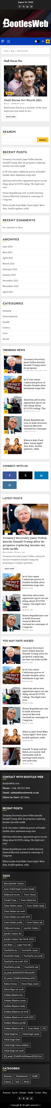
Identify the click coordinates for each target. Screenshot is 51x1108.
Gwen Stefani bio (28, 900)
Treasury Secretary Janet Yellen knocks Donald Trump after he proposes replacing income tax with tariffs (24, 162)
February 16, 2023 (18, 104)
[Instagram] (31, 6)
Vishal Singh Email (12, 1039)
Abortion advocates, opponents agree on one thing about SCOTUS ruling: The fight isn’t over (25, 184)
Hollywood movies (12, 928)
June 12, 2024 (28, 741)
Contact (38, 1092)
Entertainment (10, 316)
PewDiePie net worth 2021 (16, 961)
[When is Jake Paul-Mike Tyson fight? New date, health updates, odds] (13, 445)
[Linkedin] (27, 6)
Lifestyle (22, 1092)
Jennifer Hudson (31, 928)
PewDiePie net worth (33, 955)
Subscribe (48, 41)
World (6, 339)
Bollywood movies (12, 894)
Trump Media (33, 1028)
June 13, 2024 (28, 630)
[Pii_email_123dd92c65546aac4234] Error (23, 1056)
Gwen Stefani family (35, 905)
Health (6, 322)
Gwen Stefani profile (13, 922)
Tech (5, 333)
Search (9, 131)
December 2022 (10, 280)
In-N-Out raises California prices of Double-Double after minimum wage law (35, 384)
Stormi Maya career (30, 983)
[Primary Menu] (8, 41)
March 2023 (8, 263)
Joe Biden (8, 944)
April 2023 (8, 257)
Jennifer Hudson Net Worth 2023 (19, 939)
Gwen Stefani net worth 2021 (17, 916)
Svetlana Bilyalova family (14, 1006)
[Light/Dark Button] (37, 41)
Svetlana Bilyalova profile (15, 1022)
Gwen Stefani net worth (14, 911)
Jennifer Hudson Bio (13, 933)
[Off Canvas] (2, 41)
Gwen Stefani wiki (34, 922)
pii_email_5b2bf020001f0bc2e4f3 (19, 972)
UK (44, 1028)
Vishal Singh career (30, 1034)
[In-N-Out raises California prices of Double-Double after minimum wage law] (13, 384)
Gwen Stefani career (13, 905)
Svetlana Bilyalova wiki (13, 1028)
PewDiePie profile (12, 967)
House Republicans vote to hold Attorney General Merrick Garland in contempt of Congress (23, 196)
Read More (10, 117)
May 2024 (7, 252)
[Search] (42, 41)
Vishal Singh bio (11, 1034)
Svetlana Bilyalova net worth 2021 (19, 1017)
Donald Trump (10, 900)
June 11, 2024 (28, 764)
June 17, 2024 (20, 552)
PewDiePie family (11, 955)
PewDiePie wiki (31, 967)
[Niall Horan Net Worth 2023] (25, 80)
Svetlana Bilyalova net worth (16, 1011)
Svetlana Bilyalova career (15, 1000)
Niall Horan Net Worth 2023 (22, 100)
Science (6, 327)
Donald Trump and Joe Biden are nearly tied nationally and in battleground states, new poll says (34, 755)
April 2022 (8, 291)
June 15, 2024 (28, 588)
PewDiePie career (30, 950)
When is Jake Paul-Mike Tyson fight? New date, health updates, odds (24, 207)
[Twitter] (24, 6)
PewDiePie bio (10, 950)
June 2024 (7, 246)
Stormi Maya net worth (14, 989)
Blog (45, 1092)
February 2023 (10, 269)
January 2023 (9, 274)
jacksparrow (8, 552)
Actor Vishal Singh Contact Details (19, 889)
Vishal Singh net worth (14, 1050)
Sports (15, 1092)
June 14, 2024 (28, 610)
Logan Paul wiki (24, 944)
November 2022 (11, 286)
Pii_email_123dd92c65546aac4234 (19, 978)
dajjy (7, 104)
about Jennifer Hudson (14, 883)
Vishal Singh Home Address (16, 1045)
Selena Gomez (10, 983)
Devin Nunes (30, 894)
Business (10, 93)
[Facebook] (20, 6)
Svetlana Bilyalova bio (13, 995)
